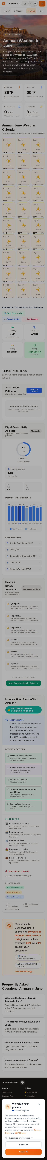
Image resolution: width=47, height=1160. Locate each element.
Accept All (23, 1152)
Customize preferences (19, 1138)
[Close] (39, 1104)
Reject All (23, 1144)
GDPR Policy (20, 1133)
